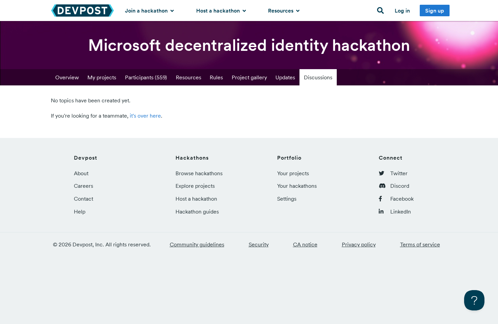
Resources (281, 10)
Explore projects (195, 185)
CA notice (305, 244)
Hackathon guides (197, 211)
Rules (216, 77)
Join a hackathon (147, 10)
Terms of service (420, 244)
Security (259, 244)
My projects (101, 77)
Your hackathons (297, 185)
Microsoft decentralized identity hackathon (249, 45)
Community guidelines (197, 244)
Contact (83, 198)
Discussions (318, 77)
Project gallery (249, 77)
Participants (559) (146, 77)
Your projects (293, 173)
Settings (286, 198)
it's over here (145, 115)
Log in (402, 10)
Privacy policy (359, 244)
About (81, 173)
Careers (83, 185)
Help (79, 211)
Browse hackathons (199, 173)
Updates (285, 77)
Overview (67, 77)
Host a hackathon (218, 10)
